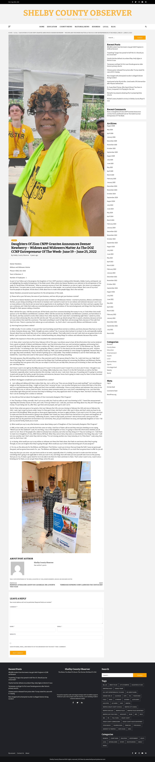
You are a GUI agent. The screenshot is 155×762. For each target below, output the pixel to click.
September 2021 (112, 326)
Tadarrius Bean (117, 725)
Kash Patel (106, 703)
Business (96, 27)
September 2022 (112, 288)
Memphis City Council (131, 707)
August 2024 (111, 201)
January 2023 (111, 273)
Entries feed (111, 387)
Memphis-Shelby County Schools (112, 707)
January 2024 (111, 228)
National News (82, 27)
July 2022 (110, 296)
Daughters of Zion (37, 579)
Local (105, 27)
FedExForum (136, 696)
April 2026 (110, 133)
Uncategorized (112, 367)
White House (121, 729)
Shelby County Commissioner (111, 721)
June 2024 (110, 209)
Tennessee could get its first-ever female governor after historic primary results (125, 65)
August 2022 (111, 292)
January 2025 (111, 182)
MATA (121, 703)
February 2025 (111, 179)
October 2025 (111, 148)
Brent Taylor (113, 685)
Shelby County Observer (77, 13)
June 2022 (110, 299)
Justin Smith (135, 699)
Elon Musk (118, 696)
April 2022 (110, 307)
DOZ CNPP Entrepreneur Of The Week (113, 692)
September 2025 (112, 152)
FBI (130, 696)
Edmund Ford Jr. (107, 696)
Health (109, 356)
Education (52, 27)
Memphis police (120, 710)
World (109, 373)
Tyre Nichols (137, 725)
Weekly (109, 370)
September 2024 (112, 197)
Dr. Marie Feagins (132, 692)
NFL (109, 718)
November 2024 (112, 190)
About (27, 753)
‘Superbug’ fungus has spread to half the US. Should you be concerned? (125, 54)
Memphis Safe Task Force (110, 714)
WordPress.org (111, 395)
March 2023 (110, 265)
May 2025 (110, 167)
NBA (104, 718)
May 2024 (110, 213)
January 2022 (111, 318)
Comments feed (112, 391)
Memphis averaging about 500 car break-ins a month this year (32, 585)
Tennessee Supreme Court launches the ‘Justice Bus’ (81, 584)
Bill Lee (105, 685)
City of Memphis (124, 685)
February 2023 (111, 269)
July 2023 (110, 250)
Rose (108, 112)
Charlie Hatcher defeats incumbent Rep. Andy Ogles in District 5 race (124, 59)
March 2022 (110, 311)
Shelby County (125, 718)
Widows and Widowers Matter (63, 579)
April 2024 (110, 216)
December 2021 (112, 322)
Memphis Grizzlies (108, 710)
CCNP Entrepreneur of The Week (22, 579)
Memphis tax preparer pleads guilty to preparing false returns (124, 94)
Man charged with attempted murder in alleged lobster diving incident (125, 77)
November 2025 (112, 145)
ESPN (125, 696)
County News (66, 27)
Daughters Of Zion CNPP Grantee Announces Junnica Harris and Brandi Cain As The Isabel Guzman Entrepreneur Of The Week (124, 114)
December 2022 (112, 277)
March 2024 (110, 220)
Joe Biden (126, 699)
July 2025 (110, 160)
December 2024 (112, 186)
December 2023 (112, 231)
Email (59, 626)
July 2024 (110, 205)
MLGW (130, 714)
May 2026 (110, 130)
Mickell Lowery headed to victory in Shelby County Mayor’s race (126, 100)
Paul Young (115, 718)
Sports (109, 364)
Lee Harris (115, 703)
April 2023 (110, 262)
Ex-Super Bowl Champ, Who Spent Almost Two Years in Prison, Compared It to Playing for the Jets (124, 88)
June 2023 (110, 254)
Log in (109, 383)
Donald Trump (119, 688)
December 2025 (112, 141)
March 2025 (110, 175)
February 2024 (111, 224)
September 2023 (112, 243)
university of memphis (109, 729)
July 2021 (110, 330)
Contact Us (20, 753)
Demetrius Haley (107, 688)
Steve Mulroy (107, 725)
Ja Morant (118, 699)
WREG (129, 729)
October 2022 (111, 284)
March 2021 (110, 333)
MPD (136, 714)
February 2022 (111, 314)
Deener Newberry (49, 579)
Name (12, 626)
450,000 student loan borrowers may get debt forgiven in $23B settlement (125, 48)
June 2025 (110, 163)
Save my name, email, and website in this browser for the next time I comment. (38, 647)
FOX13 (104, 699)
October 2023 (111, 239)
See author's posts (40, 565)
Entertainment (112, 353)
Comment (13, 607)
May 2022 (110, 303)
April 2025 (110, 171)
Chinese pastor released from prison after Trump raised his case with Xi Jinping (125, 71)
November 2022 (112, 280)
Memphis (128, 703)
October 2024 (111, 194)
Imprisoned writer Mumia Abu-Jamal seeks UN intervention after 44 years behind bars (126, 82)
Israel (110, 699)
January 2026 (111, 137)
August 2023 (111, 247)
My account (11, 753)
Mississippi (123, 714)
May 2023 (110, 258)
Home (41, 27)
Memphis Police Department (135, 710)
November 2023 (112, 235)
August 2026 (111, 126)
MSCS (141, 714)
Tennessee (128, 725)
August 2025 (111, 156)
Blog (113, 27)
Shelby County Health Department (132, 721)
